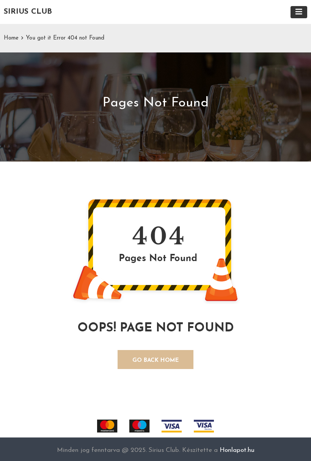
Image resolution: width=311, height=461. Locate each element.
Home (11, 38)
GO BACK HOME (155, 360)
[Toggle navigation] (299, 12)
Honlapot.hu (237, 450)
